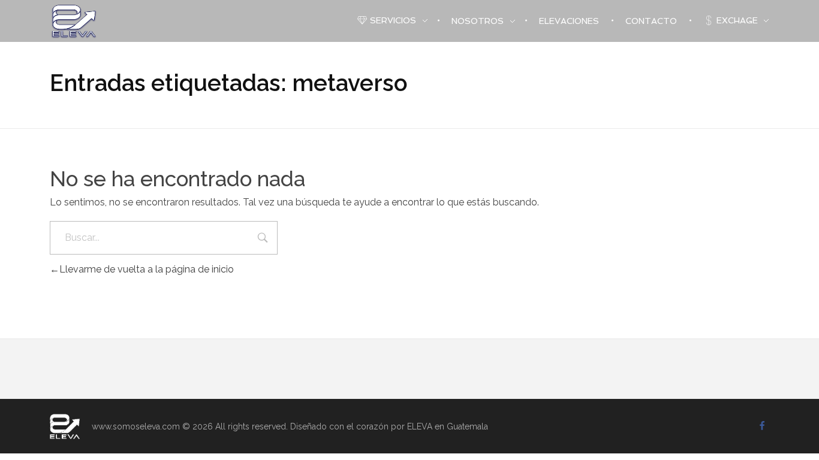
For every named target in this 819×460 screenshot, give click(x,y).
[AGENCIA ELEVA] (65, 426)
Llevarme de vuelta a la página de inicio (146, 269)
